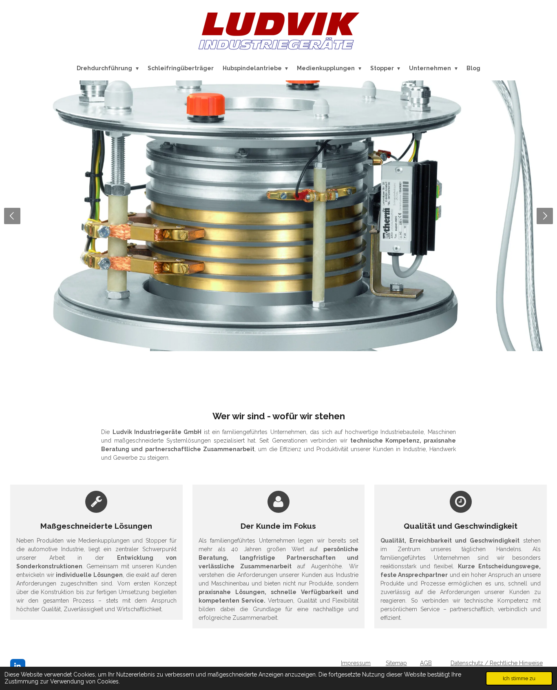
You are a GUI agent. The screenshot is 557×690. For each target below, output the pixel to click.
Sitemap (396, 663)
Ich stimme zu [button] (519, 678)
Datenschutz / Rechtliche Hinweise (497, 663)
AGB (426, 663)
